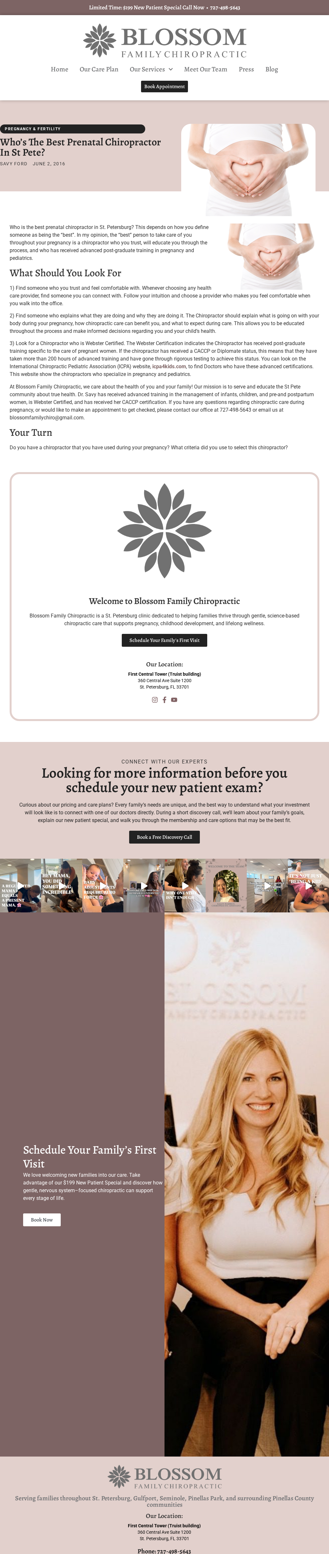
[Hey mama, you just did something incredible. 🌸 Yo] (61, 886)
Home (59, 69)
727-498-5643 (225, 7)
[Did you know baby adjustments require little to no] (102, 886)
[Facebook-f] (164, 700)
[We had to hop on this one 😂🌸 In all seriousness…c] (267, 886)
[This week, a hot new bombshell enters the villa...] (143, 886)
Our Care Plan (99, 69)
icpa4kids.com (169, 366)
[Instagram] (155, 700)
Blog (271, 69)
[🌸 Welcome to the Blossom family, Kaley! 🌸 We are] (226, 886)
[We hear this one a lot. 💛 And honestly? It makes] (185, 886)
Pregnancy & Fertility (33, 129)
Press (246, 69)
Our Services (147, 69)
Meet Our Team (205, 69)
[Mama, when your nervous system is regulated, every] (20, 886)
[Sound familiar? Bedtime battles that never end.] (308, 886)
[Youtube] (174, 700)
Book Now (42, 1219)
